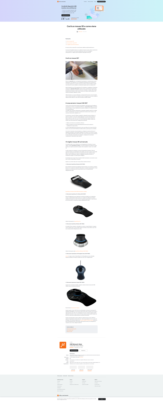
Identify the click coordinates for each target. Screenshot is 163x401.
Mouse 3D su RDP (69, 331)
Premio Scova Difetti (85, 384)
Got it (102, 399)
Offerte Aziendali (59, 384)
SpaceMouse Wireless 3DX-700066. (81, 251)
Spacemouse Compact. (75, 307)
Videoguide (59, 387)
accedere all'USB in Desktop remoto (86, 320)
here (61, 399)
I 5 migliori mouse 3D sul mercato (73, 44)
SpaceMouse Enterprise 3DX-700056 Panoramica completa (76, 191)
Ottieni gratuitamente (101, 1)
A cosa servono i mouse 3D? (72, 42)
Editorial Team (81, 31)
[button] (85, 1)
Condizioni (96, 382)
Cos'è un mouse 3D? (70, 41)
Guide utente (84, 381)
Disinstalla (83, 382)
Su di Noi (71, 381)
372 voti (78, 17)
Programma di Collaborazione (74, 384)
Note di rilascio (81, 357)
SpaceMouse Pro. (78, 221)
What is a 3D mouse (70, 375)
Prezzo (95, 1)
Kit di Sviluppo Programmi (61, 389)
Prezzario (58, 381)
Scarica (58, 382)
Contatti (71, 382)
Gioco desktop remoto (70, 330)
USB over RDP (65, 375)
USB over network (59, 375)
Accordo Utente (97, 384)
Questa (67, 256)
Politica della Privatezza (98, 381)
